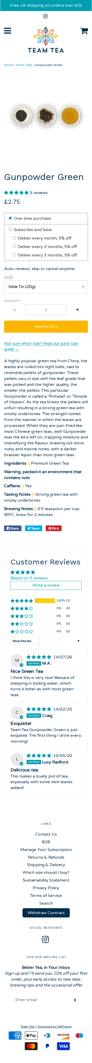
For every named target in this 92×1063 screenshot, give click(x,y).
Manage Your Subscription (46, 849)
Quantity (12, 301)
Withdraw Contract (46, 912)
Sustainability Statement (46, 880)
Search (46, 903)
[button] (17, 192)
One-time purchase (32, 218)
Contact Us (46, 834)
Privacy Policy (46, 887)
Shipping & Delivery (46, 864)
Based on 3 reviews (29, 578)
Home (8, 65)
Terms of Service (46, 895)
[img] (39, 657)
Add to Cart (46, 326)
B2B (46, 842)
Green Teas (24, 65)
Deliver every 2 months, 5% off (47, 246)
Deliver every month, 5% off (44, 238)
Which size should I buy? (46, 872)
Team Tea (27, 1026)
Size (8, 277)
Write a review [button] (46, 585)
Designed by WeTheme (55, 1026)
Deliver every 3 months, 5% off (47, 255)
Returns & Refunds (46, 857)
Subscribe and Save (32, 229)
